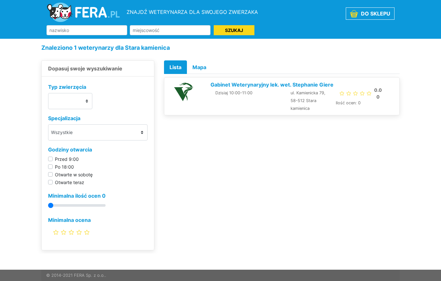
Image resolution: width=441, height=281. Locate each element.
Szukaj (234, 30)
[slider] (71, 232)
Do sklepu (375, 13)
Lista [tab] (175, 67)
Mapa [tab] (199, 67)
